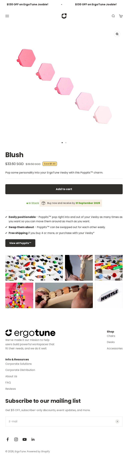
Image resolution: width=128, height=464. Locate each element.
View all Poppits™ (20, 243)
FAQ (8, 382)
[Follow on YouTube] (24, 439)
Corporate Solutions (18, 364)
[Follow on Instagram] (16, 439)
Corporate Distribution (20, 370)
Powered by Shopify (38, 451)
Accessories (115, 348)
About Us (11, 376)
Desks (111, 342)
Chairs (111, 336)
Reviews (10, 389)
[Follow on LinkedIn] (33, 439)
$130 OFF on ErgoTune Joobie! (25, 4)
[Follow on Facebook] (7, 439)
